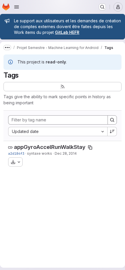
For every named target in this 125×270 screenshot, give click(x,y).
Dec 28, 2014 (66, 153)
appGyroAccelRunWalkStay (49, 147)
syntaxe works (39, 153)
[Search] (112, 120)
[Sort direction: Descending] (112, 131)
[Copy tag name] (90, 147)
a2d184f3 (16, 153)
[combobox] (57, 131)
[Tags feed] (62, 86)
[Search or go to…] (102, 6)
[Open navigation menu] (16, 7)
